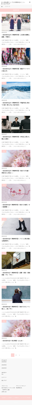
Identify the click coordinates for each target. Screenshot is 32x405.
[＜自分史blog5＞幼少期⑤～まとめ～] (16, 328)
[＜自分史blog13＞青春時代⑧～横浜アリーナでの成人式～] (16, 56)
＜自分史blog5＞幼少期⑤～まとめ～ (13, 340)
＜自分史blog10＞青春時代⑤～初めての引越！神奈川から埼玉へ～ (16, 172)
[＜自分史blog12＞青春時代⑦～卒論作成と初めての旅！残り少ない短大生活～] (16, 90)
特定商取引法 (19, 387)
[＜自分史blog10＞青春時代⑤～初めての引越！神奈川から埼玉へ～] (16, 158)
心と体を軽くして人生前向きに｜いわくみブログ (17, 397)
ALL (4, 15)
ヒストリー (4, 377)
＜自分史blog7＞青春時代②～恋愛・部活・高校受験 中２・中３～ (16, 274)
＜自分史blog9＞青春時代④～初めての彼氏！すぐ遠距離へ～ (16, 206)
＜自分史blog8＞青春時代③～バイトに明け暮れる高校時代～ (16, 240)
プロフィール (5, 385)
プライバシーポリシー (21, 385)
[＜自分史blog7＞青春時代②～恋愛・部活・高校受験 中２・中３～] (16, 260)
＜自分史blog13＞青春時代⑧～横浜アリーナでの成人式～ (16, 70)
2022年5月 (4, 365)
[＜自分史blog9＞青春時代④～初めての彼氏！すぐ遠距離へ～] (16, 192)
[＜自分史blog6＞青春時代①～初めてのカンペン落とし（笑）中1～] (16, 294)
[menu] (29, 2)
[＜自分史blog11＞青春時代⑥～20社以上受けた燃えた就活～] (16, 124)
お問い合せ (4, 391)
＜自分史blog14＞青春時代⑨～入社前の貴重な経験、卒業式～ (16, 36)
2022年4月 (4, 368)
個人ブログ (4, 380)
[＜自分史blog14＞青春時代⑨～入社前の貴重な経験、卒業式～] (16, 22)
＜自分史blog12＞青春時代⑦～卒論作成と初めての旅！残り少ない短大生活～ (16, 104)
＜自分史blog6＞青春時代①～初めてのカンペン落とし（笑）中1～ (16, 308)
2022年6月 (4, 361)
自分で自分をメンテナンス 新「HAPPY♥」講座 (8, 388)
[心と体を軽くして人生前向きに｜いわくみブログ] (13, 3)
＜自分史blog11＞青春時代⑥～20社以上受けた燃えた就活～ (16, 138)
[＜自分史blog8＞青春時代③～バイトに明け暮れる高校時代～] (16, 226)
